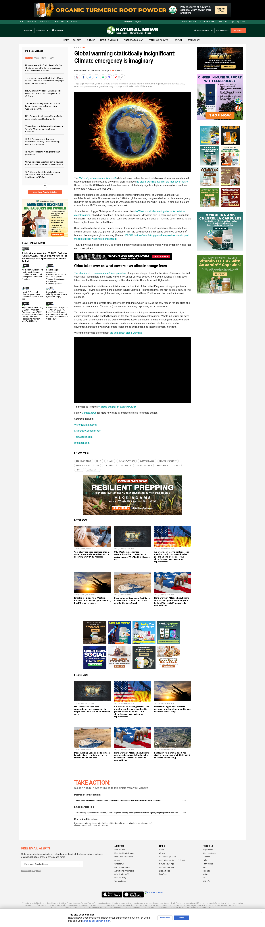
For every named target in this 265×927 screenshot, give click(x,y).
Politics (77, 40)
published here (106, 907)
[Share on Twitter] (90, 77)
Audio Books (72, 22)
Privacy (84, 903)
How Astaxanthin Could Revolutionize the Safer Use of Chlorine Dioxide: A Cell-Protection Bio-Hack (43, 68)
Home (21, 22)
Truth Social (208, 864)
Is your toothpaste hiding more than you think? (42, 153)
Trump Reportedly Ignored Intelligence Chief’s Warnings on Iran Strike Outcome (44, 129)
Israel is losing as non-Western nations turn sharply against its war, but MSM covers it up (92, 600)
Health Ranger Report (33, 243)
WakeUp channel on (117, 406)
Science (178, 40)
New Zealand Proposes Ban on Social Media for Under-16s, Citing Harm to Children (43, 93)
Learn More (165, 918)
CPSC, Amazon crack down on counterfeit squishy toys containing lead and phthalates (42, 142)
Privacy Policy (120, 878)
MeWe (205, 874)
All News (163, 853)
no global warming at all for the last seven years (162, 181)
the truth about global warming (126, 332)
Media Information (122, 867)
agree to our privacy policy (96, 920)
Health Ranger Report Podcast (172, 860)
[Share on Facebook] (84, 77)
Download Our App (208, 22)
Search (243, 22)
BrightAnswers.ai (189, 22)
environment (91, 86)
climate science (171, 83)
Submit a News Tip (122, 874)
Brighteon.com (82, 442)
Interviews (59, 22)
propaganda (120, 86)
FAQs (232, 22)
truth (136, 86)
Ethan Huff (130, 549)
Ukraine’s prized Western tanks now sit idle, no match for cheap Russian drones (44, 163)
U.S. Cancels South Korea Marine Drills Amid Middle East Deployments (43, 117)
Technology (194, 40)
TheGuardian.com (83, 436)
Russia (130, 86)
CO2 (182, 83)
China (83, 48)
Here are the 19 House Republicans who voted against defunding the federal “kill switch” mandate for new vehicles (171, 601)
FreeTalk (206, 871)
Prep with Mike (45, 22)
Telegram (207, 857)
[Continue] (79, 864)
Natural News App (166, 864)
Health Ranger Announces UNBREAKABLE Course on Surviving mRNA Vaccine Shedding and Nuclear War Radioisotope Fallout (56, 277)
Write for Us (119, 864)
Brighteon (31, 22)
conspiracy (79, 86)
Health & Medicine (109, 40)
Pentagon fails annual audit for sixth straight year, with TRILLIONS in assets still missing (172, 755)
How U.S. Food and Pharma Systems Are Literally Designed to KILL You (32, 295)
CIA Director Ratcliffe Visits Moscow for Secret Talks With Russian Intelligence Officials (43, 174)
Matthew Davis (98, 70)
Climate (106, 83)
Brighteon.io (208, 850)
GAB (204, 878)
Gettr (205, 867)
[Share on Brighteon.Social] (77, 77)
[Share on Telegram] (97, 77)
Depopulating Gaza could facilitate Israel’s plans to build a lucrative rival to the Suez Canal (132, 600)
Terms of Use (120, 881)
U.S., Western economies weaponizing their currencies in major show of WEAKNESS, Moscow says (132, 555)
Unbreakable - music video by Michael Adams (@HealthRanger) (56, 294)
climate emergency (154, 83)
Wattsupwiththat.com (85, 424)
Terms (91, 903)
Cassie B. (89, 549)
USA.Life (206, 881)
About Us (223, 22)
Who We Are (119, 850)
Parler (205, 860)
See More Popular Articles (45, 192)
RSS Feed (163, 874)
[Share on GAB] (103, 77)
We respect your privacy (31, 871)
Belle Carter (170, 549)
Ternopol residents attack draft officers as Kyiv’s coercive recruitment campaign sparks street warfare (44, 81)
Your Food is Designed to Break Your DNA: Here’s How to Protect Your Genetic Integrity (42, 106)
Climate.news (89, 412)
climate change (136, 83)
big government (87, 83)
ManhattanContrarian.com (87, 430)
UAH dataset (146, 86)
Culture (91, 40)
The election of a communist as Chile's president (100, 273)
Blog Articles (164, 871)
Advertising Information (124, 871)
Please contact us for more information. (91, 825)
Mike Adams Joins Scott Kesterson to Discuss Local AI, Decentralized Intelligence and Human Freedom (32, 274)
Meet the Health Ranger (124, 853)
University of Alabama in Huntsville (98, 178)
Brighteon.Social (210, 853)
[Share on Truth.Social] (109, 77)
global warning (106, 86)
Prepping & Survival (159, 40)
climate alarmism (119, 83)
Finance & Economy (133, 40)
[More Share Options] (122, 77)
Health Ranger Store (167, 857)
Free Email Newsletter (123, 857)
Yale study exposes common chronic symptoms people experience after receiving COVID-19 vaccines (92, 554)
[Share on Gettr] (116, 77)
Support (117, 860)
